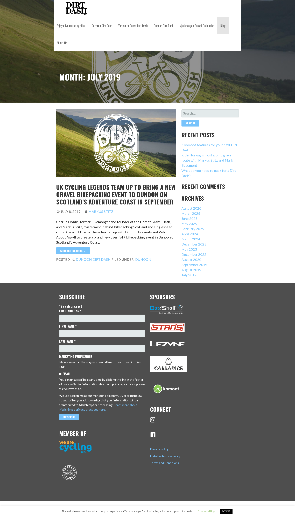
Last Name (67, 341)
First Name (68, 326)
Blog (223, 25)
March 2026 (190, 213)
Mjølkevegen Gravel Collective (197, 25)
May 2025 (189, 224)
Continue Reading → (73, 251)
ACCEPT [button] (226, 511)
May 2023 (189, 249)
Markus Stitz (100, 211)
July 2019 (188, 275)
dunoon (143, 259)
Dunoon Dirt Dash (163, 25)
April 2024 (189, 234)
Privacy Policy (159, 449)
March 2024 (190, 239)
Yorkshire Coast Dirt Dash (133, 25)
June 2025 (189, 218)
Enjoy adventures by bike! (71, 25)
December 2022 (193, 254)
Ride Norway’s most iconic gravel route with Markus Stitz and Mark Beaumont (207, 160)
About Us (62, 43)
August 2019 (191, 270)
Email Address (70, 311)
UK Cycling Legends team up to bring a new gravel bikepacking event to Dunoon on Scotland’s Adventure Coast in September (115, 194)
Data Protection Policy (165, 456)
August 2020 (191, 259)
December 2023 (193, 244)
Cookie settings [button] (206, 511)
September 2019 (194, 265)
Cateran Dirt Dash (102, 25)
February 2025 (192, 229)
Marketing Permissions (75, 356)
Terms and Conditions (164, 463)
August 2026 (191, 208)
